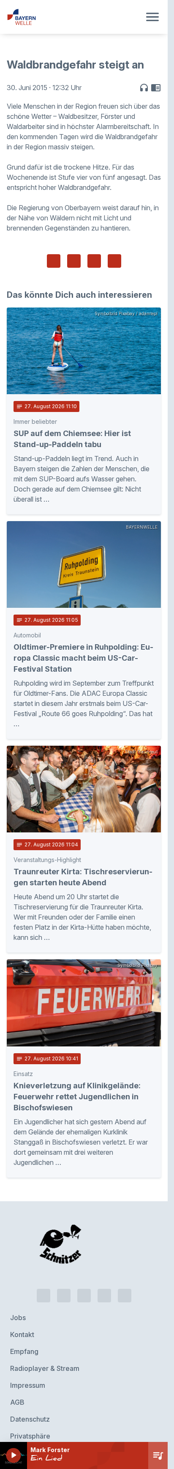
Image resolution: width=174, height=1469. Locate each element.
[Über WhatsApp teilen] (94, 261)
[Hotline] (43, 1279)
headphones (144, 87)
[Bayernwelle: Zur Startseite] (74, 16)
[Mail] (124, 1279)
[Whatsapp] (64, 1279)
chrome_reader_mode (156, 87)
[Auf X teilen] (74, 261)
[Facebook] (84, 1279)
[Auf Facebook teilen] (53, 261)
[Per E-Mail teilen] (114, 261)
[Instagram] (104, 1279)
